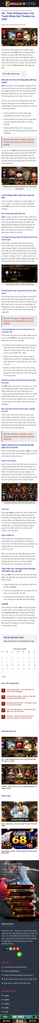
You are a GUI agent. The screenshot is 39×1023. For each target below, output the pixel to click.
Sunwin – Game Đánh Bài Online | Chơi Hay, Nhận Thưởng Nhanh (20, 717)
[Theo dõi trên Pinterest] (14, 949)
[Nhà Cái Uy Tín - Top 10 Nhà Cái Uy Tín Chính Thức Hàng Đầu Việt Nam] (20, 3)
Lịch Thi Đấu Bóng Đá (21, 901)
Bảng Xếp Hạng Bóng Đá (26, 915)
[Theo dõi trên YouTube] (17, 949)
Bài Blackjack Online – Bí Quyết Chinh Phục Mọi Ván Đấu (22, 704)
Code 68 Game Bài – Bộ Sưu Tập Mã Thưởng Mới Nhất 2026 (21, 697)
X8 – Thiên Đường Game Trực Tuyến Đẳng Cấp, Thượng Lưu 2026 (19, 760)
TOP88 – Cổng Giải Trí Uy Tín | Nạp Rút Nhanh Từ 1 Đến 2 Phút (19, 787)
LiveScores (15, 894)
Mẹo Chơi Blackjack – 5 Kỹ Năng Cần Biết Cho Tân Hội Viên (21, 710)
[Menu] (3, 3)
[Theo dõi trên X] (3, 949)
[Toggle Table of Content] (22, 74)
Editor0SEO (21, 24)
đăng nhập (16, 641)
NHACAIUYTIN (12, 863)
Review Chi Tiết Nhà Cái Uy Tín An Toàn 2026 (17, 10)
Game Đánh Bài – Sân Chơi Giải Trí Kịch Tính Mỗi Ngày (20, 691)
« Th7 (4, 677)
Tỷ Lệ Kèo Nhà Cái (15, 887)
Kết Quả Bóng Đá (21, 908)
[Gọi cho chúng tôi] (10, 949)
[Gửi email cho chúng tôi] (7, 949)
